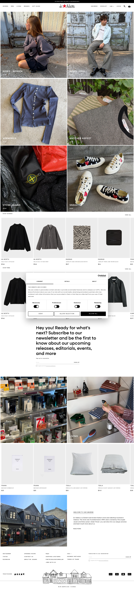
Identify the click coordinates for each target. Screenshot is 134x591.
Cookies (73, 586)
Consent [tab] (40, 281)
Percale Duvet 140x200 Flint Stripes (109, 488)
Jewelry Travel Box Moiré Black (108, 261)
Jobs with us (51, 562)
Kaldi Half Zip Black (7, 261)
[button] (5, 6)
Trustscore (7, 574)
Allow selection (67, 313)
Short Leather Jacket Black (106, 315)
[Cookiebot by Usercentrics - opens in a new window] (98, 276)
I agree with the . (47, 365)
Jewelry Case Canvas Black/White (77, 261)
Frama (4, 485)
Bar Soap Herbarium (7, 488)
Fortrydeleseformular (55, 559)
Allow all (93, 313)
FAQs (47, 553)
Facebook (6, 559)
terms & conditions (51, 365)
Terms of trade (73, 559)
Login (119, 6)
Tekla (68, 485)
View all (128, 215)
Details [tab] (67, 281)
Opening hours (30, 553)
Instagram (7, 553)
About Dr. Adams (30, 559)
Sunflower (102, 313)
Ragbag (69, 259)
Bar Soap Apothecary (40, 488)
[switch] (56, 306)
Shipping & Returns (53, 556)
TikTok (5, 556)
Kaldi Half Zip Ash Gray (41, 261)
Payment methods (74, 556)
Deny (41, 313)
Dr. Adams (63, 586)
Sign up (76, 362)
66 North (5, 259)
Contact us (28, 556)
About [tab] (94, 281)
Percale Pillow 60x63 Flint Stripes (76, 488)
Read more (77, 528)
